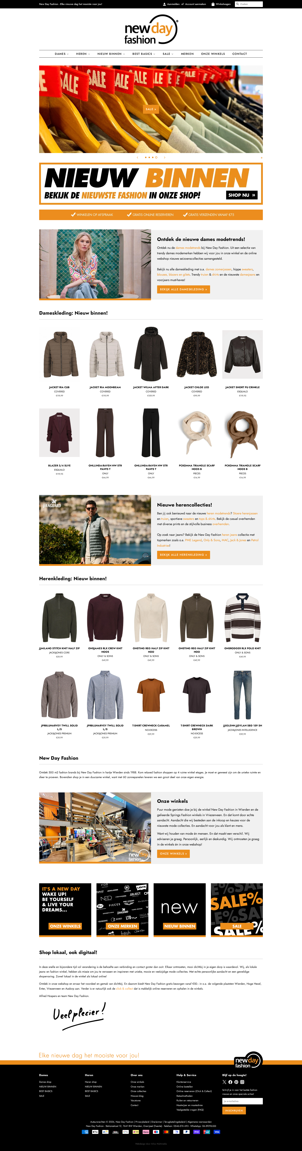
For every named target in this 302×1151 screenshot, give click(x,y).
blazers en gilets (179, 274)
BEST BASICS (142, 54)
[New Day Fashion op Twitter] (224, 1083)
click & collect (124, 989)
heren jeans (229, 534)
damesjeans (247, 274)
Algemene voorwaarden (200, 1122)
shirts (215, 274)
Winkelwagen (223, 4)
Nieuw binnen (110, 54)
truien (204, 274)
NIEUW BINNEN (47, 1086)
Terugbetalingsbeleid (174, 1122)
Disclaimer (156, 1122)
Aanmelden (173, 4)
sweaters (247, 269)
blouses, (162, 274)
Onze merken (137, 1086)
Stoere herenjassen (245, 513)
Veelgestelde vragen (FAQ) (190, 1109)
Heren (82, 54)
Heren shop (91, 1082)
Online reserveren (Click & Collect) (194, 1091)
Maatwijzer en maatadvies (190, 1105)
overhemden (221, 524)
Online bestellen (185, 1086)
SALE (41, 1096)
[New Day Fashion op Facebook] (230, 1083)
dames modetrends (188, 247)
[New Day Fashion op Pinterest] (236, 1083)
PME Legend (193, 540)
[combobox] (249, 4)
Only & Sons (212, 540)
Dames (61, 54)
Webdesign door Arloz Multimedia (151, 1143)
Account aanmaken (195, 4)
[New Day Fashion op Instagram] (242, 1083)
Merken (187, 54)
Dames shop (45, 1082)
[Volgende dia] (164, 157)
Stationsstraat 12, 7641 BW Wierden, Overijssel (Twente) (134, 1126)
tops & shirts (207, 518)
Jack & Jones (238, 540)
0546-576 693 (181, 1126)
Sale (167, 54)
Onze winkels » (173, 854)
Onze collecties (138, 1091)
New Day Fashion (124, 1122)
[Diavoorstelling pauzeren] (261, 157)
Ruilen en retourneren (187, 1100)
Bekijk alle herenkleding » (183, 555)
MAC (225, 540)
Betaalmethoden (185, 1096)
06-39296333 (209, 1126)
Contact (239, 54)
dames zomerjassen (218, 269)
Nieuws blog (137, 1096)
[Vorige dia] (137, 157)
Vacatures (136, 1100)
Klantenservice (184, 1082)
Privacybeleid (142, 1122)
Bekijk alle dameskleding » (214, 121)
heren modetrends (218, 513)
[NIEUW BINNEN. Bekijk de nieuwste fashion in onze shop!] (151, 204)
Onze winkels (213, 54)
